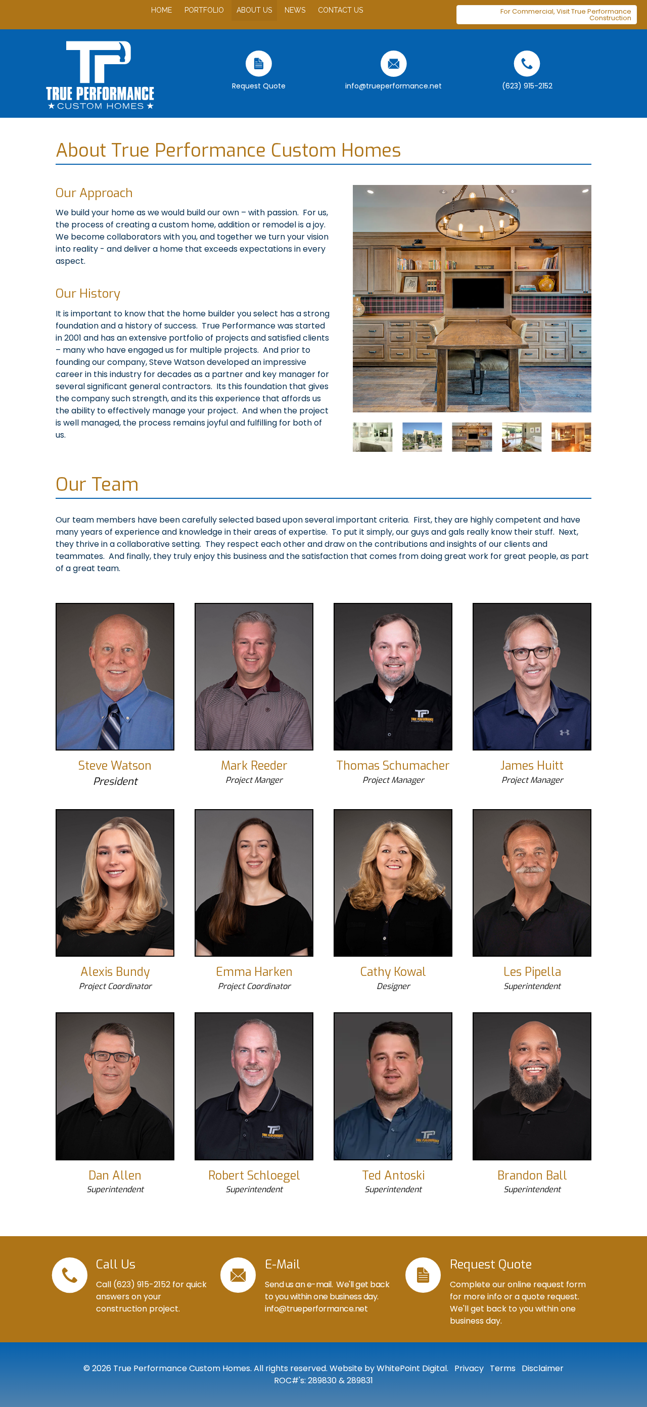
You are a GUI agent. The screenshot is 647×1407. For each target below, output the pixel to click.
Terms (502, 1368)
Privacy (468, 1368)
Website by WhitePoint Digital (388, 1368)
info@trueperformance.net (316, 1309)
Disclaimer (542, 1368)
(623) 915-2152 (141, 1284)
